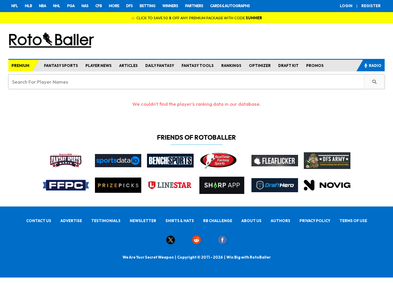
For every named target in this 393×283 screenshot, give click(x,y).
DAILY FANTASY (159, 65)
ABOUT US (251, 220)
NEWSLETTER (143, 220)
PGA (71, 5)
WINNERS (170, 5)
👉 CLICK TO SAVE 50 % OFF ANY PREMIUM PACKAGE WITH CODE (196, 18)
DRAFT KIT (288, 65)
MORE (114, 5)
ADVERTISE (71, 220)
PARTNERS (194, 5)
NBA (42, 5)
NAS (84, 5)
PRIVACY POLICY (314, 220)
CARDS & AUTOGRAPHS (230, 5)
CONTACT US (38, 220)
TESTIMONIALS (106, 220)
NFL (14, 5)
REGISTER (371, 5)
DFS (129, 5)
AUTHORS (280, 220)
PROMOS (315, 65)
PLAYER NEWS (98, 65)
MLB (28, 5)
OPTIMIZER (260, 65)
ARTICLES (128, 65)
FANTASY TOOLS (198, 65)
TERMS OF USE (353, 220)
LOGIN (346, 5)
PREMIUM (20, 65)
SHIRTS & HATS (179, 220)
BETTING (147, 5)
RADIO (375, 65)
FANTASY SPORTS (61, 65)
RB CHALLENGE (217, 220)
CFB (98, 5)
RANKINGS (231, 65)
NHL (56, 5)
